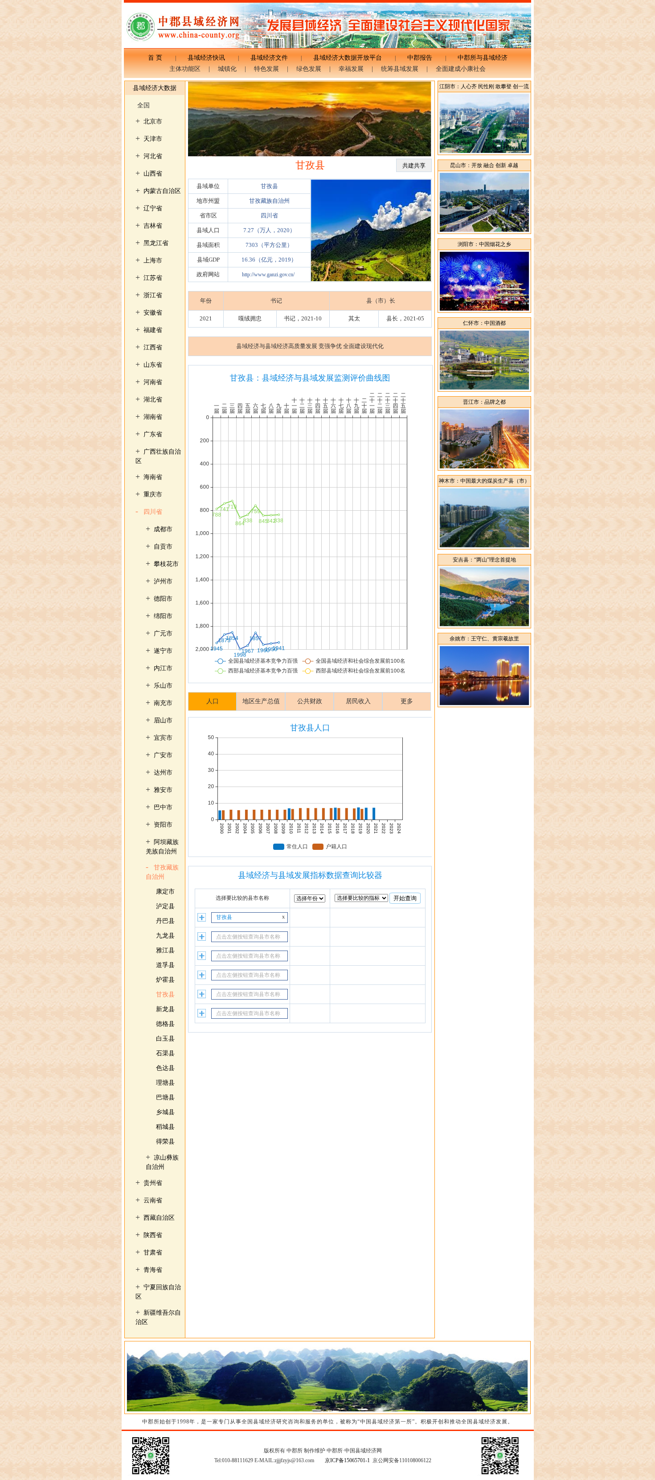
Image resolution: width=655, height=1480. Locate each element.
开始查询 (405, 898)
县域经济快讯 (206, 57)
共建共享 (414, 165)
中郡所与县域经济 (479, 57)
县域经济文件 (269, 57)
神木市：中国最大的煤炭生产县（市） (484, 481)
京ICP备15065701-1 (347, 1460)
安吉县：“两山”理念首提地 (484, 560)
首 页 (158, 57)
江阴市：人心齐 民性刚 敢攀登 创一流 (484, 86)
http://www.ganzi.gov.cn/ (268, 274)
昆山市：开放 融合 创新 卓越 (484, 165)
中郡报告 (419, 57)
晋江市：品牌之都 (484, 402)
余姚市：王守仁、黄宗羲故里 (484, 638)
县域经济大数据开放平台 (347, 57)
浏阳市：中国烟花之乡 (484, 244)
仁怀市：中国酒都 (484, 323)
